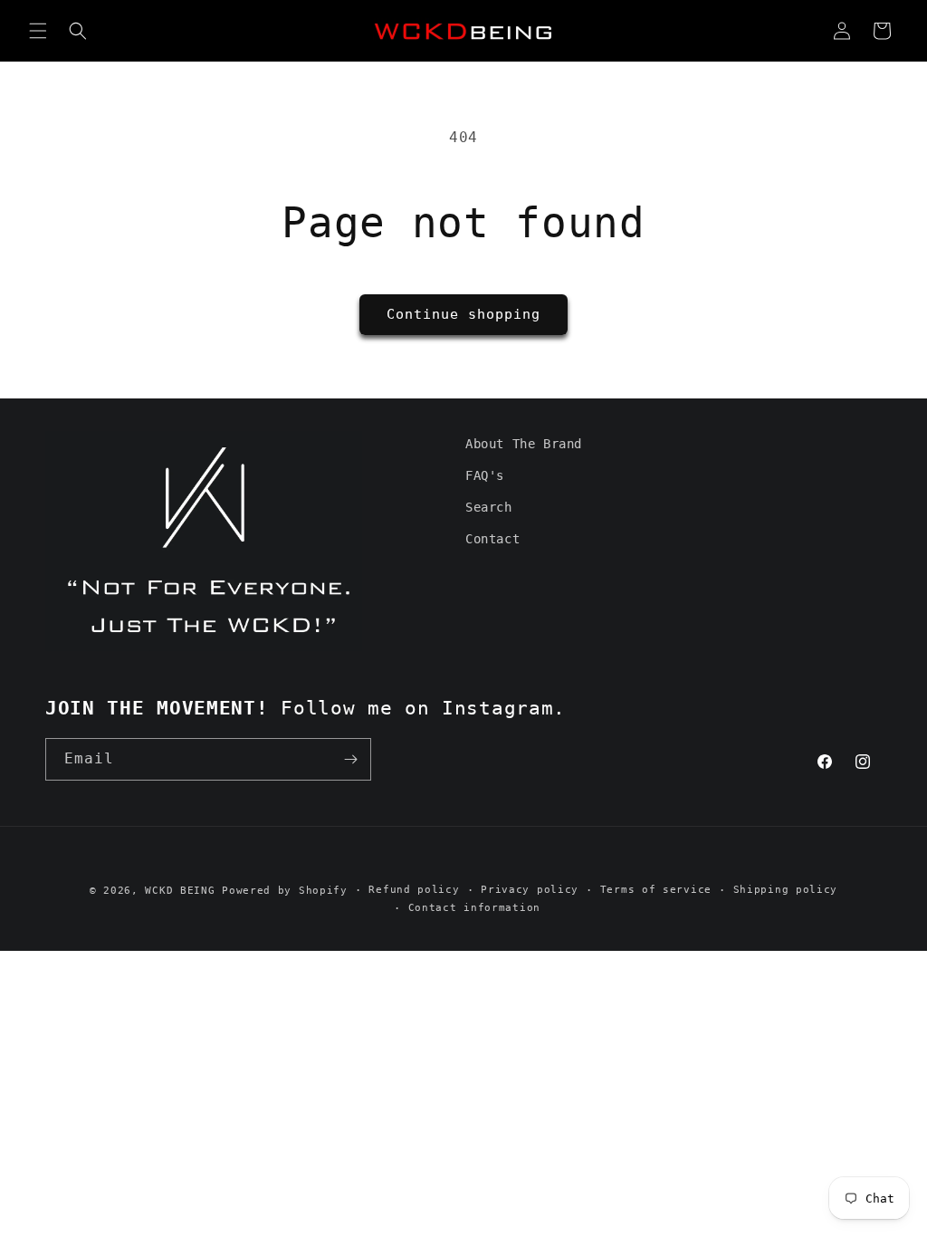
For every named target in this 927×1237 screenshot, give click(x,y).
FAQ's (484, 475)
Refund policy (413, 890)
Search (488, 507)
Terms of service (656, 890)
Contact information (474, 908)
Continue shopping (463, 314)
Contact (492, 539)
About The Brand (523, 443)
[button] (38, 31)
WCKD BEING (180, 891)
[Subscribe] (350, 759)
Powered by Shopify (285, 891)
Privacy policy (529, 890)
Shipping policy (785, 890)
